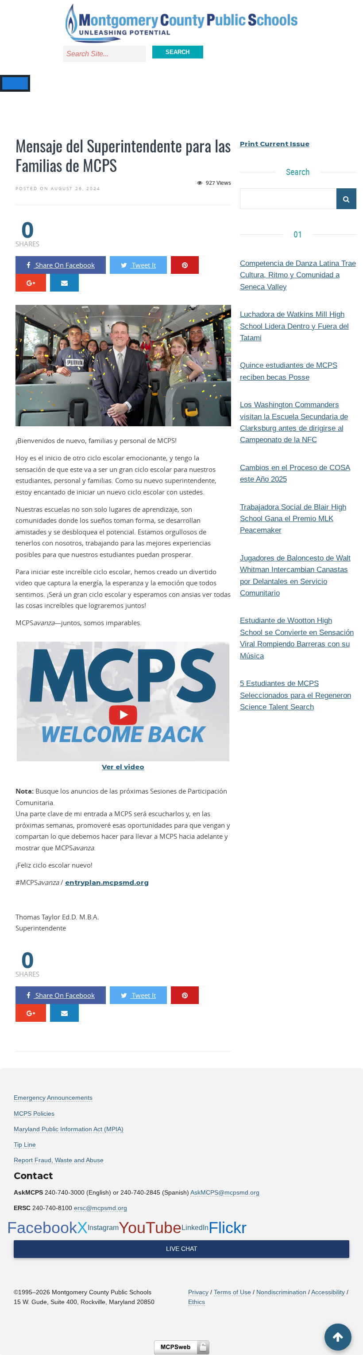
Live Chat (181, 1249)
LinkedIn (195, 1227)
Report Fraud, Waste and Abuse (59, 1160)
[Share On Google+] (30, 283)
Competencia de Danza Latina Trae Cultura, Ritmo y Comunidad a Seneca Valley (298, 275)
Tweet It (143, 265)
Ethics (196, 1301)
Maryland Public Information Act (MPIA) (69, 1129)
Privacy (198, 1292)
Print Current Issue (274, 144)
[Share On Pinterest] (185, 265)
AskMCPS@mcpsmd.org (224, 1192)
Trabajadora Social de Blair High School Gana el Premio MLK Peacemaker (293, 518)
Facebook (42, 1228)
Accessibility (328, 1292)
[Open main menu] (10, 83)
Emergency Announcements (53, 1097)
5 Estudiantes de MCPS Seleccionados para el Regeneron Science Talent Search (295, 695)
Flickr (228, 1228)
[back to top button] (337, 1337)
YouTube (150, 1228)
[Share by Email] (64, 283)
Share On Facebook (64, 265)
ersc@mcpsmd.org (100, 1207)
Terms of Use (232, 1292)
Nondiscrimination (281, 1292)
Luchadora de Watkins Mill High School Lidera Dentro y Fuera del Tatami (294, 326)
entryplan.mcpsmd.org (107, 882)
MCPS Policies (34, 1113)
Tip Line (25, 1144)
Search (177, 52)
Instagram (103, 1227)
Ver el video (123, 767)
